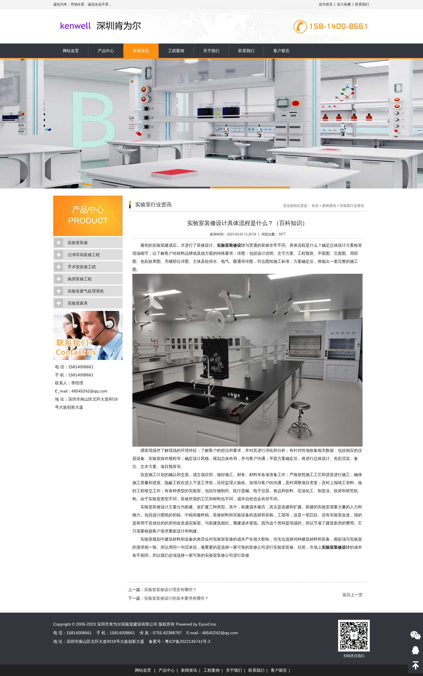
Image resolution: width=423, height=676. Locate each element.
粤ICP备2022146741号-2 (187, 641)
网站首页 (71, 50)
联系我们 (362, 4)
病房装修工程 (80, 279)
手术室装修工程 (82, 267)
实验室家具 (78, 303)
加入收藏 (344, 4)
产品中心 (106, 50)
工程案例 (176, 50)
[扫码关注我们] (415, 635)
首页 (315, 206)
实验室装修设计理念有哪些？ (170, 589)
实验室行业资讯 (352, 206)
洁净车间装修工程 (84, 254)
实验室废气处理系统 (86, 291)
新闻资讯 (141, 50)
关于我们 (211, 50)
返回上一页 (352, 594)
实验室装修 (78, 242)
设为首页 (326, 4)
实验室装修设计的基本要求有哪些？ (176, 598)
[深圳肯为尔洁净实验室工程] (111, 18)
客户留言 (281, 50)
